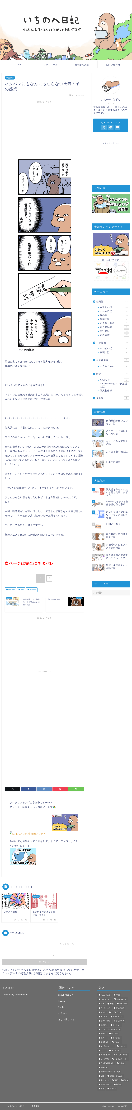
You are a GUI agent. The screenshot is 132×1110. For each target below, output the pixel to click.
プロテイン (105, 1042)
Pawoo (62, 1001)
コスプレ (104, 1025)
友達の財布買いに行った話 (110, 1072)
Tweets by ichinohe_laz (16, 994)
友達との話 (113, 307)
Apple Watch (105, 995)
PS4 (102, 1004)
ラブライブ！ (105, 1055)
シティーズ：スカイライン (110, 1029)
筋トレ (125, 1080)
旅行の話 (113, 331)
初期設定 (104, 1067)
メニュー (117, 1042)
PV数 (111, 1004)
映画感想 (11, 590)
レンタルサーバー (120, 1059)
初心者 (121, 1063)
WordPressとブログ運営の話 (113, 385)
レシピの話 (113, 348)
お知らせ (113, 380)
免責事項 (35, 1106)
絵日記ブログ (105, 1084)
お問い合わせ (113, 64)
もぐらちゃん (113, 366)
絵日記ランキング (110, 260)
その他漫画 (111, 360)
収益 (102, 1076)
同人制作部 (113, 390)
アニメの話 (120, 1008)
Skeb (61, 1007)
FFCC (118, 995)
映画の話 (10, 78)
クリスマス (120, 1021)
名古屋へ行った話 (116, 1076)
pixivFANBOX (65, 995)
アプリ (103, 1012)
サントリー (117, 1025)
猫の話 (113, 315)
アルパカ (104, 1016)
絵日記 (112, 301)
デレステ (114, 1034)
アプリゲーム (116, 1012)
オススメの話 (113, 323)
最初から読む (82, 64)
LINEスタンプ (106, 999)
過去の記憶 (113, 327)
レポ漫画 (111, 343)
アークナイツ (118, 1016)
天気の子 (32, 590)
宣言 (116, 1080)
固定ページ (105, 1080)
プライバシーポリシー (17, 1106)
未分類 (111, 398)
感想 (22, 590)
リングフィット (121, 1055)
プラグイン (117, 1038)
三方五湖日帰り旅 (107, 1063)
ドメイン (104, 1038)
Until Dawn (123, 1004)
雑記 (111, 374)
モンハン (122, 1046)
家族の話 (113, 335)
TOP (19, 64)
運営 (102, 1089)
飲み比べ (113, 1089)
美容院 (118, 1084)
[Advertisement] (44, 126)
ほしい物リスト (66, 1019)
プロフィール (50, 64)
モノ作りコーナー (107, 1046)
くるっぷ (63, 1013)
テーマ (103, 1034)
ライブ (103, 1050)
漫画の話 (113, 319)
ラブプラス (115, 1050)
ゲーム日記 (113, 311)
